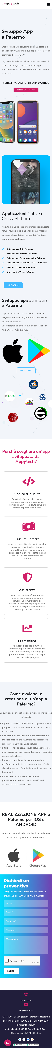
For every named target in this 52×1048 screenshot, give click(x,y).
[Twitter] (19, 1039)
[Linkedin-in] (28, 1039)
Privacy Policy (20, 1045)
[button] (7, 1042)
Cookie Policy (33, 1045)
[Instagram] (32, 1039)
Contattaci (13, 285)
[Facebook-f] (23, 1039)
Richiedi (11, 971)
